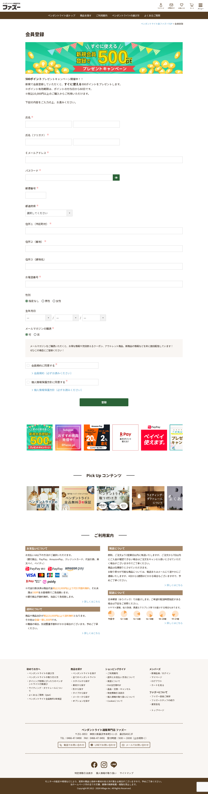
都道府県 (32, 206)
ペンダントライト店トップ (61, 15)
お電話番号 (33, 277)
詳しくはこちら (92, 601)
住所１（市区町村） (38, 224)
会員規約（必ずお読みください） (53, 373)
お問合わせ (171, 6)
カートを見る (157, 685)
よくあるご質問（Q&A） (40, 694)
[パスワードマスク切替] (116, 177)
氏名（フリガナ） (37, 135)
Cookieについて (115, 700)
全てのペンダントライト (84, 677)
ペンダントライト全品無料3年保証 (45, 698)
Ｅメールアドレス (37, 153)
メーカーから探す (81, 696)
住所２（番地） (36, 242)
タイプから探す (80, 692)
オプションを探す (81, 700)
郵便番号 (32, 188)
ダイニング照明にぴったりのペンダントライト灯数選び (46, 682)
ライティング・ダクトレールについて (45, 689)
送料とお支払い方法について (121, 677)
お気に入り (182, 6)
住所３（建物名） (35, 259)
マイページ (161, 6)
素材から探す (79, 685)
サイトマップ (126, 773)
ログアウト (156, 681)
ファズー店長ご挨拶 (160, 696)
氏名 (29, 117)
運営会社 (155, 704)
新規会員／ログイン (160, 673)
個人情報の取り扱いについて (121, 696)
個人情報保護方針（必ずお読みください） (58, 390)
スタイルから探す (81, 681)
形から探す (78, 689)
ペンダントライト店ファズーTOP (156, 23)
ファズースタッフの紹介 (163, 700)
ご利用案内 (101, 15)
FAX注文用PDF (114, 685)
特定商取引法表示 (115, 692)
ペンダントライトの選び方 (125, 15)
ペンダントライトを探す (84, 673)
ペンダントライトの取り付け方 (43, 677)
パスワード (33, 170)
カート (192, 6)
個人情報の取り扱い (106, 773)
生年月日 (30, 311)
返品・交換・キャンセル (119, 689)
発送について (113, 681)
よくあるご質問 (152, 15)
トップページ (157, 710)
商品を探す (85, 15)
